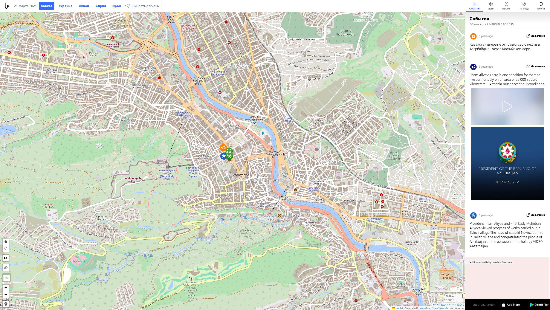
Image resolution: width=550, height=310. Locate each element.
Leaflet (399, 308)
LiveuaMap (425, 308)
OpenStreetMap (440, 308)
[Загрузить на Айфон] (511, 305)
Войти (541, 8)
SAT (7, 278)
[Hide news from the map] (6, 267)
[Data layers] (6, 304)
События (474, 8)
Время (506, 8)
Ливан (84, 6)
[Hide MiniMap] (460, 289)
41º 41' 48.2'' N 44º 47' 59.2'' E (448, 304)
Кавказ (46, 6)
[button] (229, 156)
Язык (491, 8)
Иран (116, 6)
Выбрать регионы (145, 6)
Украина (65, 6)
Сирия (101, 6)
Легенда (524, 8)
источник (538, 35)
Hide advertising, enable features (492, 262)
